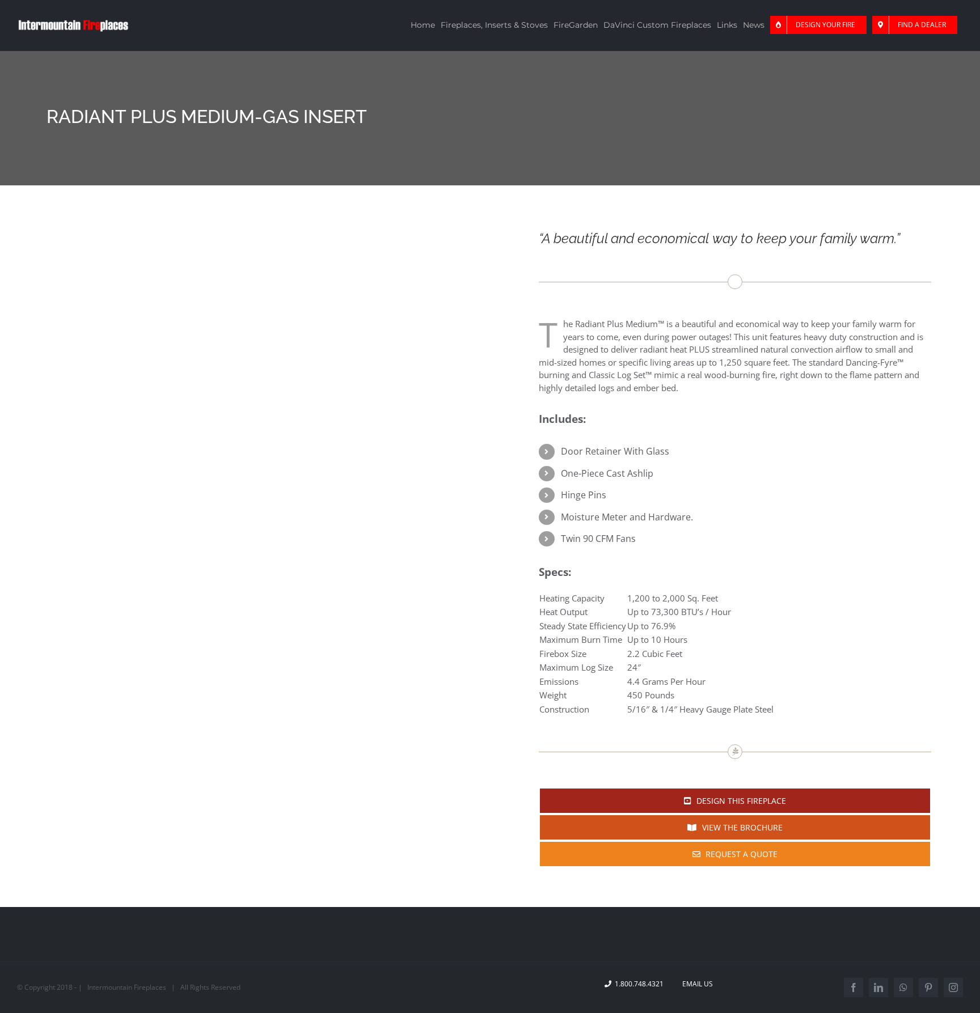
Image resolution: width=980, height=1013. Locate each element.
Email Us (696, 984)
